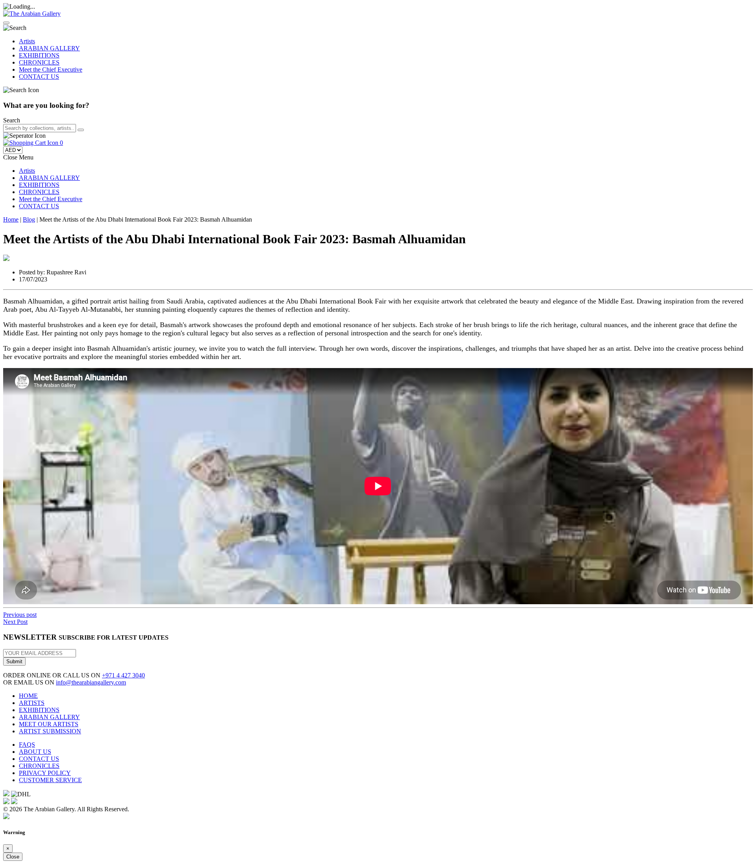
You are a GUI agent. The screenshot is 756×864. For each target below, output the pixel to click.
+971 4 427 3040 (123, 675)
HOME (28, 695)
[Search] (81, 130)
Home (11, 219)
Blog (29, 219)
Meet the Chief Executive (50, 69)
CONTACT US (39, 76)
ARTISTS (31, 702)
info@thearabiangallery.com (91, 682)
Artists (27, 41)
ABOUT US (35, 751)
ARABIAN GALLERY (49, 48)
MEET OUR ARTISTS (48, 724)
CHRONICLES (39, 62)
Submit (14, 661)
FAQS (27, 744)
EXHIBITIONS (39, 55)
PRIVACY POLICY (45, 773)
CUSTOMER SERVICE (50, 780)
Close (12, 857)
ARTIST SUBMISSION (50, 731)
